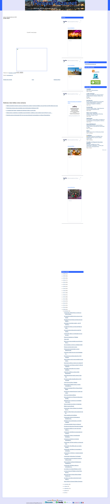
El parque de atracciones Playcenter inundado (73, 426)
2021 (64, 284)
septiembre (66, 488)
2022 (64, 282)
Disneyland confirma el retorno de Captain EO (73, 363)
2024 (64, 278)
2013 (64, 301)
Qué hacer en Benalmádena (92, 90)
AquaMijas (89, 89)
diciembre (66, 311)
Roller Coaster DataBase (92, 112)
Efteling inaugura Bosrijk (69, 406)
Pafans (88, 130)
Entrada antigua (57, 79)
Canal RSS (96, 71)
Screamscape (89, 107)
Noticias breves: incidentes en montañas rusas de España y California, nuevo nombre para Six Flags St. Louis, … (29, 112)
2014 (64, 299)
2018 (64, 290)
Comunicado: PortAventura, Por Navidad (72, 456)
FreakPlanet (89, 135)
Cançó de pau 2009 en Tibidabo (70, 382)
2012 (64, 303)
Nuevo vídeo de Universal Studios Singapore (73, 481)
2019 (64, 288)
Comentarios (60, 500)
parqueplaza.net (10, 75)
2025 (64, 276)
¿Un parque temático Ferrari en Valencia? (72, 424)
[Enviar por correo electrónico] (17, 72)
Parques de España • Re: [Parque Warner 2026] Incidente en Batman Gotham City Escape (95, 96)
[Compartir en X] (19, 72)
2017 (64, 292)
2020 (64, 286)
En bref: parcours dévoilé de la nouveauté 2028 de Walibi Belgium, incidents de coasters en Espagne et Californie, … (95, 102)
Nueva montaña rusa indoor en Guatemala (72, 404)
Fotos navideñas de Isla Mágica (70, 415)
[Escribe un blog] (18, 72)
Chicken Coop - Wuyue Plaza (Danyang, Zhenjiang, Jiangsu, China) (95, 114)
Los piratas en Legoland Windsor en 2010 (72, 468)
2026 (64, 273)
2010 (64, 307)
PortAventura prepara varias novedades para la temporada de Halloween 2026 (22, 108)
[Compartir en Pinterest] (22, 72)
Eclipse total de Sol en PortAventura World (95, 132)
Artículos (55, 500)
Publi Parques (89, 118)
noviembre (66, 484)
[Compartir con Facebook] (21, 72)
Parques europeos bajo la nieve (70, 346)
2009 (64, 309)
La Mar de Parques (91, 93)
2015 (64, 296)
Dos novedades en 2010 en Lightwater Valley (73, 344)
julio (65, 492)
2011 (64, 305)
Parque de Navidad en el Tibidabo (71, 337)
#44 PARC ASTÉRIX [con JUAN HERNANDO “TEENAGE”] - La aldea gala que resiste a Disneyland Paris (95, 145)
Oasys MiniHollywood (91, 124)
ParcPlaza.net (89, 100)
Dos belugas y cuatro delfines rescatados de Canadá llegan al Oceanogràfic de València (96, 120)
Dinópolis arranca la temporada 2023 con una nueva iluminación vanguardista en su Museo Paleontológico (28, 115)
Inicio (33, 79)
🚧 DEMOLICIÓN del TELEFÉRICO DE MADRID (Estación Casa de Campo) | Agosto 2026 (94, 137)
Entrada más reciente (7, 79)
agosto (65, 490)
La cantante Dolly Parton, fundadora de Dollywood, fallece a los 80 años (21, 110)
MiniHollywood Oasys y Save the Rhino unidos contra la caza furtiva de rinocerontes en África (95, 126)
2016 (64, 294)
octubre (65, 486)
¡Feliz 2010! (6, 18)
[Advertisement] (55, 13)
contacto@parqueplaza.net (90, 64)
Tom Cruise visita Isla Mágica (70, 395)
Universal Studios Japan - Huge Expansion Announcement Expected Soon (95, 109)
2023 (64, 280)
